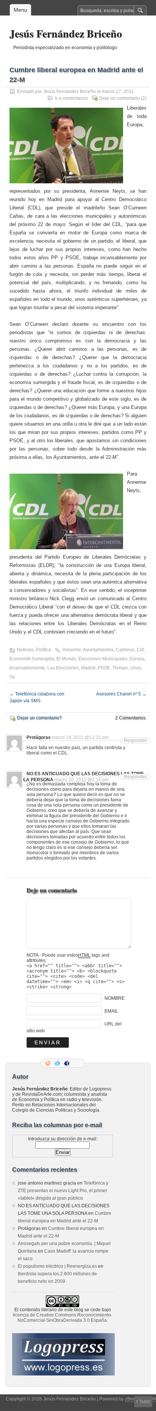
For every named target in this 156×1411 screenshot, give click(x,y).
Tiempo (120, 668)
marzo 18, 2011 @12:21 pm (80, 737)
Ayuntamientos (98, 649)
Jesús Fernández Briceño (65, 33)
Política (43, 649)
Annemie (71, 649)
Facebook (67, 1063)
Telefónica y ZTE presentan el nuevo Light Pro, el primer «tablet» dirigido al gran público (63, 1190)
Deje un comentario (119, 98)
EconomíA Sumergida (31, 658)
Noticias (25, 649)
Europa (137, 658)
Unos (135, 668)
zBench (132, 1399)
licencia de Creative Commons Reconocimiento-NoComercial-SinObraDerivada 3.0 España (62, 1317)
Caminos (125, 649)
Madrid (88, 668)
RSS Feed (48, 1063)
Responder (135, 740)
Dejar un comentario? (39, 717)
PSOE (104, 668)
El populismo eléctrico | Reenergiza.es (57, 1266)
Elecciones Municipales (102, 658)
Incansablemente (27, 668)
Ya (12, 677)
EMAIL (111, 1011)
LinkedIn (77, 1063)
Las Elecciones (63, 668)
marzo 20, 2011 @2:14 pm (82, 779)
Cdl (140, 649)
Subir (144, 1401)
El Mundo (66, 658)
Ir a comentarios (71, 98)
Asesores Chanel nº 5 (121, 694)
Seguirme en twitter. (58, 1063)
